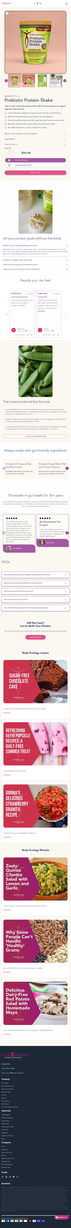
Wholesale (4, 1132)
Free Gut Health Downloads (9, 1107)
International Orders (7, 1126)
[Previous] (7, 314)
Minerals (3, 1155)
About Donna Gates (7, 1089)
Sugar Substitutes (6, 1152)
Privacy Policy (5, 1123)
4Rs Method (5, 1104)
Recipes (3, 1098)
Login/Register (5, 1115)
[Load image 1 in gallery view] (14, 80)
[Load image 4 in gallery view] (56, 80)
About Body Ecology (7, 1086)
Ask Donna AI (63, 1217)
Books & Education (7, 1164)
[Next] (64, 314)
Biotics (3, 1146)
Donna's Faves (5, 1092)
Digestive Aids (5, 1161)
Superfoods (5, 1149)
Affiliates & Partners (7, 1135)
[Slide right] (64, 80)
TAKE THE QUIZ (35, 637)
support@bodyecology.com (15, 1073)
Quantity (8, 148)
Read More (7, 712)
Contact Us (4, 1129)
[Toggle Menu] (66, 3)
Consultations (5, 1101)
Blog (2, 1138)
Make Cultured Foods (7, 1158)
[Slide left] (6, 80)
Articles (3, 1095)
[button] (35, 3)
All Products (5, 1083)
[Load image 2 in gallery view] (28, 80)
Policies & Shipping (7, 1118)
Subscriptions (5, 1120)
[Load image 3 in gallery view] (42, 80)
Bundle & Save (5, 1167)
